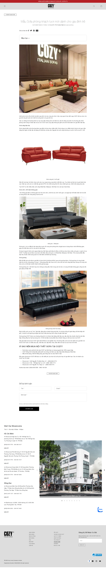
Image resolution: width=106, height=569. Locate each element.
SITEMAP (56, 543)
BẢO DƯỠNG (32, 536)
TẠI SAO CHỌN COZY (59, 534)
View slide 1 (62, 500)
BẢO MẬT (31, 541)
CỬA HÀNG (32, 543)
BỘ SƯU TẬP (57, 545)
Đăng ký (82, 544)
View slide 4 (69, 500)
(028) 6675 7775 (8, 444)
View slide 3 (67, 500)
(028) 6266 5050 (8, 508)
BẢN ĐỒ (6, 512)
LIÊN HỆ (31, 545)
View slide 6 (74, 500)
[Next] (104, 470)
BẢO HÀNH (31, 534)
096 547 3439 (17, 508)
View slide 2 (64, 500)
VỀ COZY (56, 532)
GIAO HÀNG (32, 532)
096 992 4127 (17, 459)
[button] (5, 6)
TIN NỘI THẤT (57, 541)
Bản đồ (6, 478)
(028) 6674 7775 (8, 459)
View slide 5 (72, 500)
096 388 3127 (17, 444)
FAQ (30, 539)
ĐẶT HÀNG (31, 538)
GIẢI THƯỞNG (57, 538)
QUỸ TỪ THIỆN (57, 536)
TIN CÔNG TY (57, 539)
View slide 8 (79, 500)
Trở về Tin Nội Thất (10, 14)
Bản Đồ (6, 448)
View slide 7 (77, 500)
